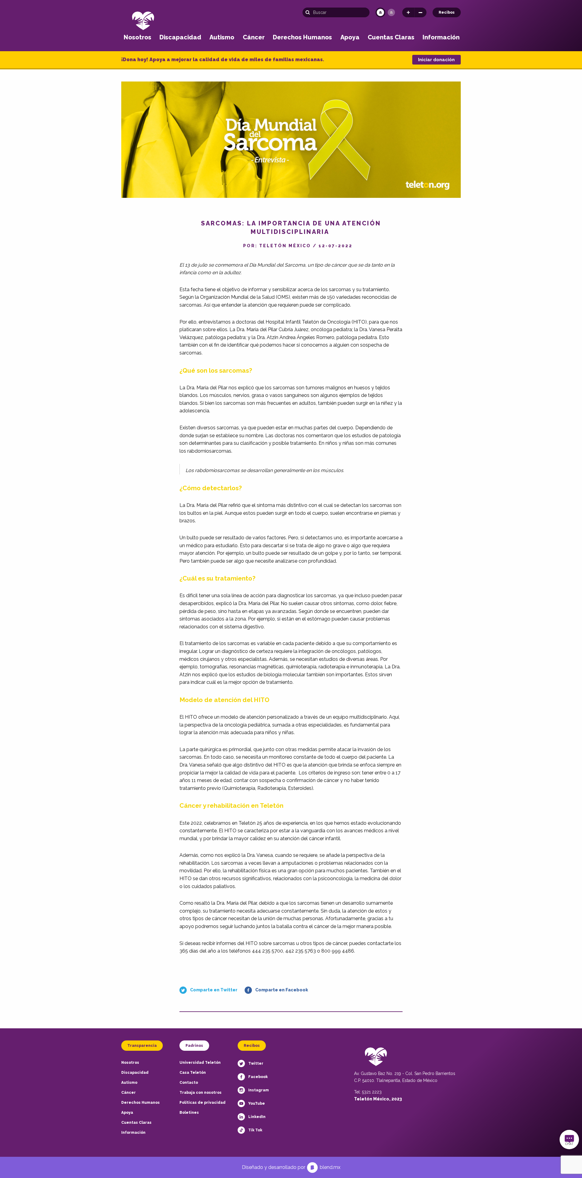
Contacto (188, 1082)
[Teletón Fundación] (143, 20)
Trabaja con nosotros (200, 1092)
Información (441, 37)
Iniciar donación (436, 59)
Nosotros (137, 37)
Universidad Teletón (200, 1062)
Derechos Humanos (302, 37)
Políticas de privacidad (202, 1102)
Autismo (221, 37)
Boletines (189, 1112)
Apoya (350, 37)
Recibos (447, 12)
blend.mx (330, 1167)
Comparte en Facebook (281, 989)
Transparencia (142, 1045)
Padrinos (194, 1045)
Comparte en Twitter (213, 989)
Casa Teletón (192, 1072)
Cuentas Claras (391, 37)
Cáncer (254, 37)
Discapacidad (180, 37)
